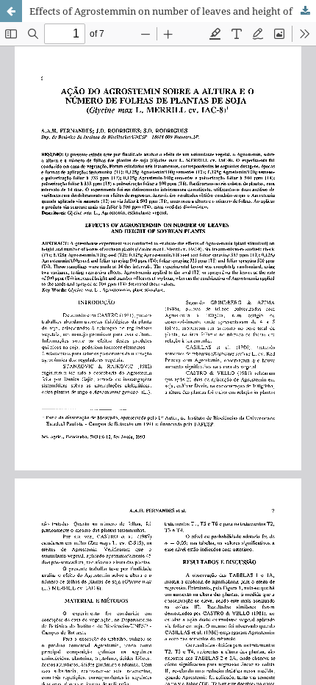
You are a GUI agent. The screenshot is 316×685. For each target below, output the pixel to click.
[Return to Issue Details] (11, 11)
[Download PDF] (305, 11)
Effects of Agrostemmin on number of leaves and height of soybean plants (172, 11)
